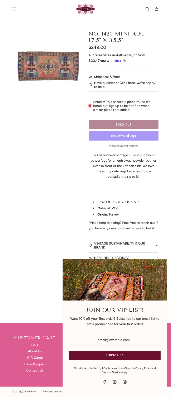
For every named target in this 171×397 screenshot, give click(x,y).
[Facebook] (104, 382)
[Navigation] (14, 9)
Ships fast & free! (107, 77)
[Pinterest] (124, 382)
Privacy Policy (143, 368)
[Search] (147, 9)
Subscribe (115, 355)
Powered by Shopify (54, 391)
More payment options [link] (123, 146)
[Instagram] (114, 382)
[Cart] (156, 9)
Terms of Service (111, 372)
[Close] (159, 266)
